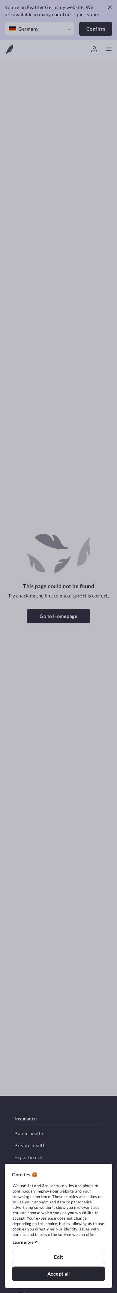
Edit (58, 1257)
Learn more (23, 1242)
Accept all (58, 1273)
